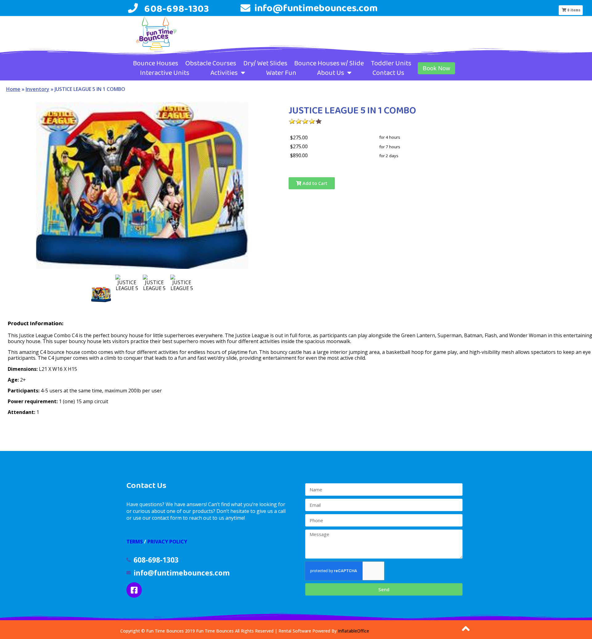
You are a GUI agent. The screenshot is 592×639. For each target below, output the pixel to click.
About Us (330, 73)
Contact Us (388, 73)
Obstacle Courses (210, 63)
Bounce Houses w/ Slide (329, 63)
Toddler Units (391, 63)
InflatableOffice (353, 631)
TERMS (134, 541)
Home (13, 89)
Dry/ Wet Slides (265, 63)
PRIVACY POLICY (167, 541)
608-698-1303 (176, 8)
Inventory (37, 89)
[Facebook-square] (134, 590)
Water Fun (281, 73)
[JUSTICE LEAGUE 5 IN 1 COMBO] (101, 294)
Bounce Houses (155, 63)
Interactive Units (164, 73)
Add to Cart (314, 183)
